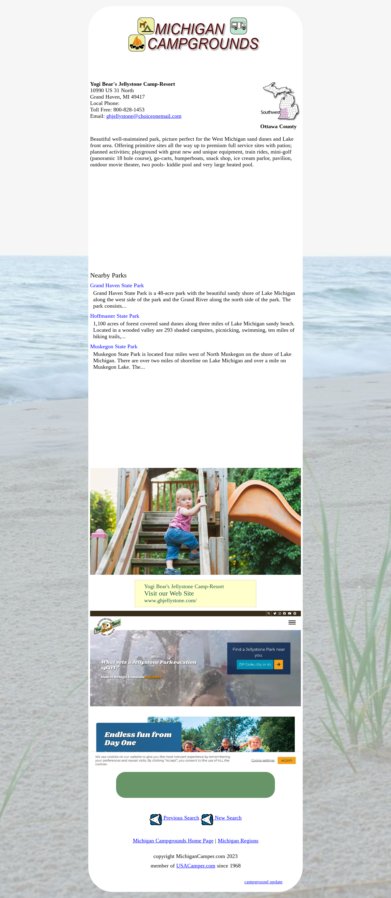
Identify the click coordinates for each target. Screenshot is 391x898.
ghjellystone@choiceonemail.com (143, 116)
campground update (263, 881)
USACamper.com (195, 866)
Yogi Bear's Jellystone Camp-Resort (184, 586)
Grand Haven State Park (117, 285)
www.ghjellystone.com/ (170, 600)
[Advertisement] (194, 69)
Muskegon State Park (113, 346)
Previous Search (180, 818)
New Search (227, 818)
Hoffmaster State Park (114, 316)
